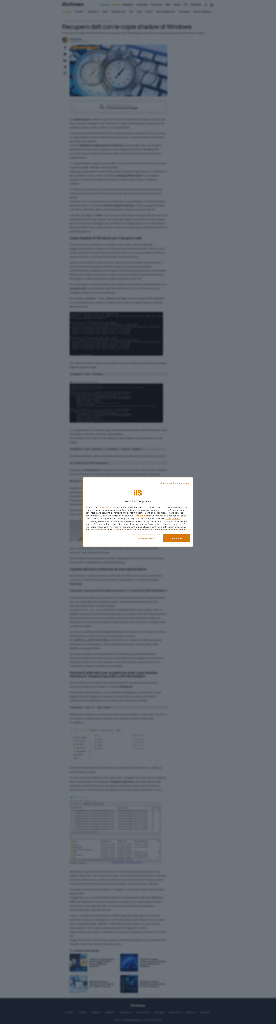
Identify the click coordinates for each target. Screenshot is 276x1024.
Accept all (177, 538)
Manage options (146, 538)
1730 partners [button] (104, 507)
